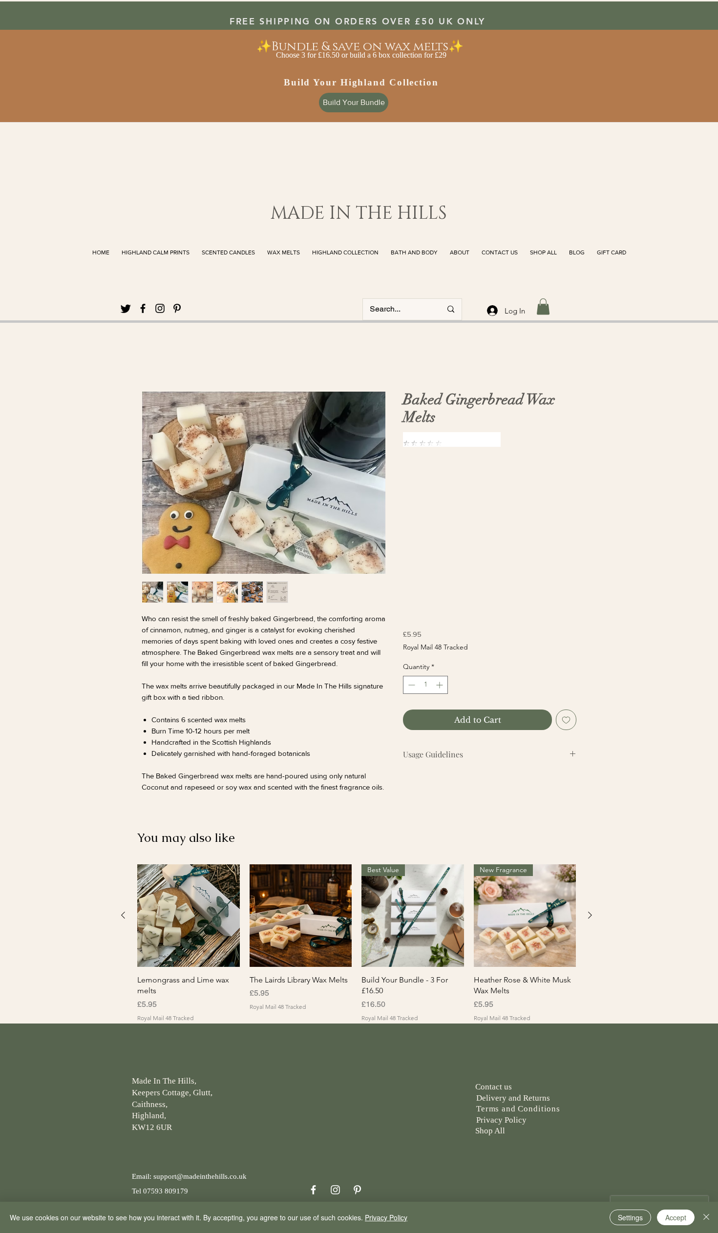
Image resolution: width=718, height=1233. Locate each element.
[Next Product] (590, 915)
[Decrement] (410, 684)
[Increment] (440, 684)
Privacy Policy (386, 1217)
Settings (630, 1217)
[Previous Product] (123, 915)
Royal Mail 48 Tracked (435, 647)
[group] (356, 949)
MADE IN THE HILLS (359, 213)
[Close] (706, 1217)
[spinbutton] (425, 684)
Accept (675, 1217)
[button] (543, 306)
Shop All (489, 1130)
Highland (148, 1115)
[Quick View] (188, 915)
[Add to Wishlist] (566, 720)
